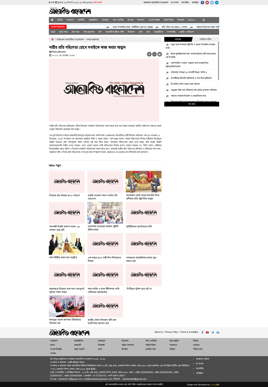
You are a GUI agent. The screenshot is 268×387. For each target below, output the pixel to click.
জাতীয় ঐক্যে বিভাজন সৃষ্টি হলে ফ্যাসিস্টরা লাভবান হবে (102, 321)
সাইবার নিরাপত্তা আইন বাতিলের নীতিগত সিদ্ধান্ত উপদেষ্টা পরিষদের (218, 27)
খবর (148, 31)
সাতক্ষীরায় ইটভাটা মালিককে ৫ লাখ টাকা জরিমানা (191, 78)
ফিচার (195, 340)
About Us (159, 332)
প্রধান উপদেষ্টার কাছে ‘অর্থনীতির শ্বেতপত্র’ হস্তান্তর (127, 27)
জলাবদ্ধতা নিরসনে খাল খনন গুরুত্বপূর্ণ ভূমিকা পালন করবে (66, 290)
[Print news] (159, 54)
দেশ (100, 31)
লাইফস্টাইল (169, 19)
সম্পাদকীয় (171, 31)
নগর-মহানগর (88, 31)
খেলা (141, 31)
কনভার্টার (185, 2)
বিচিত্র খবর (197, 349)
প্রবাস (52, 344)
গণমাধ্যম (173, 344)
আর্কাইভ (195, 2)
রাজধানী (77, 344)
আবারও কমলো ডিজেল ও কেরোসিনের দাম (188, 95)
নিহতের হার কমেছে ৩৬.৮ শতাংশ (64, 195)
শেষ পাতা (76, 31)
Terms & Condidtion (189, 332)
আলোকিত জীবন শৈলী (115, 31)
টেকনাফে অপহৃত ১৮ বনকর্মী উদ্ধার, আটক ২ (189, 72)
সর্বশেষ (178, 39)
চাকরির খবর (151, 349)
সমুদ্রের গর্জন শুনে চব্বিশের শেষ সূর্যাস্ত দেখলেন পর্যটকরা (194, 89)
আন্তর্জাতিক (93, 19)
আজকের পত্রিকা (202, 358)
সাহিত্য (172, 349)
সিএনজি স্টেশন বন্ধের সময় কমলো (185, 83)
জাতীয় (60, 19)
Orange (215, 385)
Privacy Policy (171, 332)
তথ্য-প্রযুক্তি (174, 340)
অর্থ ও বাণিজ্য (118, 19)
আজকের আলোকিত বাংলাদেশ (155, 2)
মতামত (196, 344)
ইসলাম (131, 19)
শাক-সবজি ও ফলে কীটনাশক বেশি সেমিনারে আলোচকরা (103, 290)
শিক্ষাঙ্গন (181, 19)
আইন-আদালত (128, 344)
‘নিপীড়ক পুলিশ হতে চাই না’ (139, 288)
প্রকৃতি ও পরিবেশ (187, 31)
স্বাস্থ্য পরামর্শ (79, 349)
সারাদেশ (70, 19)
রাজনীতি (81, 19)
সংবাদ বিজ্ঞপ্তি (154, 19)
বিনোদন (140, 19)
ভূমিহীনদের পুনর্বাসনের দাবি (139, 226)
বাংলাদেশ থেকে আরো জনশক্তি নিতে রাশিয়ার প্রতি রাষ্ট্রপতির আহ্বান (142, 197)
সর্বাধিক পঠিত (205, 39)
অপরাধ (53, 353)
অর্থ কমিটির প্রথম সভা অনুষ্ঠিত (63, 257)
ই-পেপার (174, 2)
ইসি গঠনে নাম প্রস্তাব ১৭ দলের (169, 27)
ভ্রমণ (100, 349)
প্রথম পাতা (63, 31)
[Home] (52, 20)
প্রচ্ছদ (53, 31)
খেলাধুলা (105, 19)
